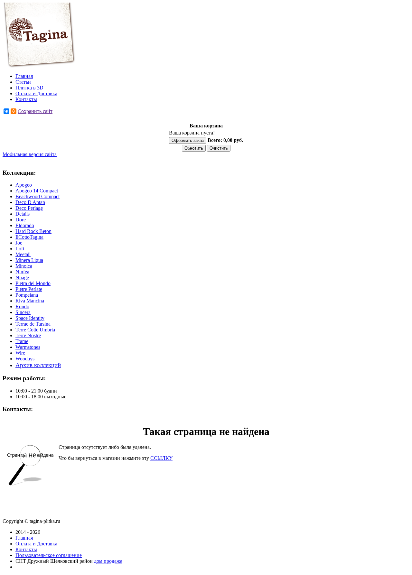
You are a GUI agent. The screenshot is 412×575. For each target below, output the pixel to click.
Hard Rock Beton (33, 231)
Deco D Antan (30, 202)
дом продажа (108, 561)
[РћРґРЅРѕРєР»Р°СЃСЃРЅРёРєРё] (13, 111)
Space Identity (29, 318)
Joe (18, 243)
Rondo (22, 306)
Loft (19, 248)
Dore (20, 219)
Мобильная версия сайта (30, 154)
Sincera (23, 312)
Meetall (23, 254)
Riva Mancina (29, 300)
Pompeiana (26, 295)
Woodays (24, 358)
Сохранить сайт (35, 111)
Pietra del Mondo (33, 283)
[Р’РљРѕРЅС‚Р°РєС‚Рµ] (6, 111)
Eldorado (24, 225)
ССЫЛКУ (161, 458)
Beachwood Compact (37, 196)
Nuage (22, 277)
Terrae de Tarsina (33, 324)
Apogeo (23, 185)
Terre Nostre (28, 335)
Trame (21, 341)
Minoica (23, 266)
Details (22, 214)
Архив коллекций (38, 365)
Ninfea (22, 271)
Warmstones (27, 347)
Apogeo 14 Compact (36, 190)
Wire (20, 353)
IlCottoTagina (29, 237)
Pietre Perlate (28, 289)
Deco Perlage (29, 208)
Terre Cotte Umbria (35, 329)
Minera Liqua (29, 260)
